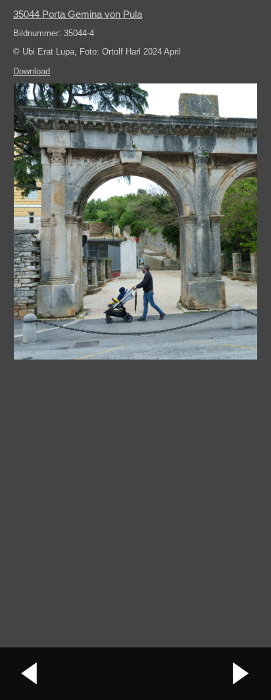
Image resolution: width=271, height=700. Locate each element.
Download (31, 71)
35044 (77, 14)
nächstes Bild (241, 673)
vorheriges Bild (29, 673)
